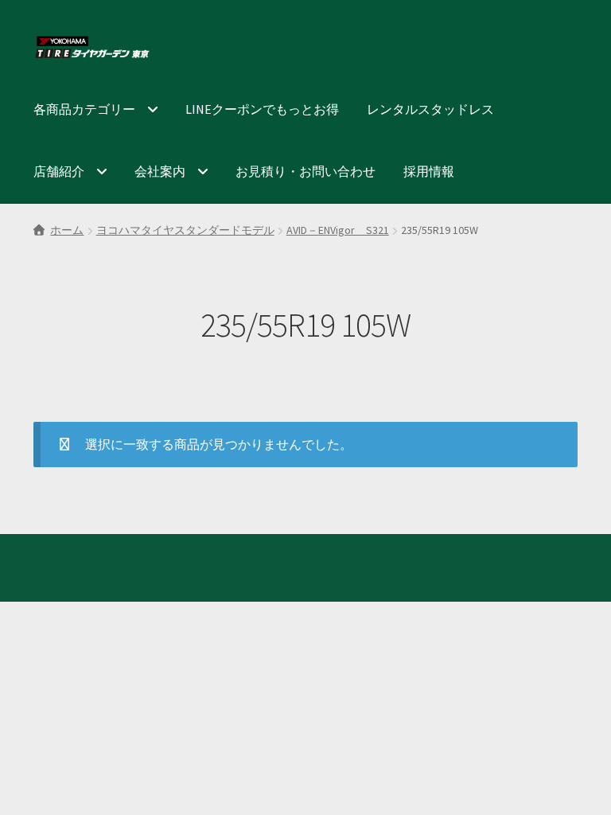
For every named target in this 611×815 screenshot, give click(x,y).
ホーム (67, 230)
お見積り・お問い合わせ (305, 171)
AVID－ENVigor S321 (337, 230)
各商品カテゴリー (84, 109)
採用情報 (428, 171)
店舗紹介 (58, 171)
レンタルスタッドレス (430, 109)
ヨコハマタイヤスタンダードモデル (185, 230)
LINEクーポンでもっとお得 (262, 109)
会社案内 (159, 171)
